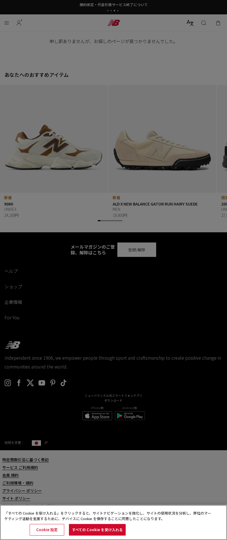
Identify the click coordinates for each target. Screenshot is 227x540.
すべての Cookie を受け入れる (97, 529)
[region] (113, 522)
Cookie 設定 (47, 529)
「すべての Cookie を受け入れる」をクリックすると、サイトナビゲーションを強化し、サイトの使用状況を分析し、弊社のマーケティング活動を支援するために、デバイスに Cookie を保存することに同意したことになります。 (107, 515)
